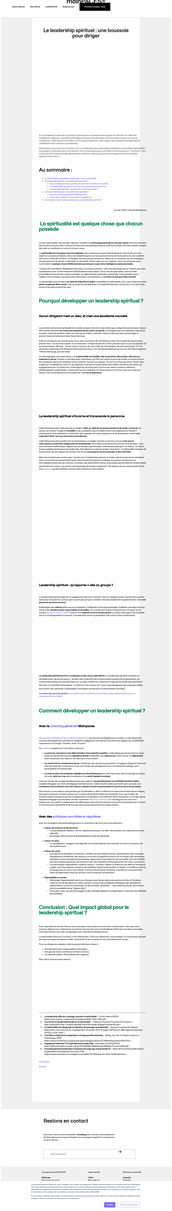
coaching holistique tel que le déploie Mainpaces (65, 738)
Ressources (68, 6)
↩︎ (106, 1019)
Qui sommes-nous (51, 1180)
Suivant (42, 1066)
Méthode (46, 1177)
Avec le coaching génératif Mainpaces (68, 194)
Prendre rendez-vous (95, 6)
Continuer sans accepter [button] (128, 1205)
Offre (90, 1177)
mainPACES (51, 6)
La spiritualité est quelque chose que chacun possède (70, 178)
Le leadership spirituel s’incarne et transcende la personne (78, 186)
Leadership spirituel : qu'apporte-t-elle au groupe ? (74, 189)
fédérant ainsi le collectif (58, 612)
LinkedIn (127, 1177)
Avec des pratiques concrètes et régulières (70, 197)
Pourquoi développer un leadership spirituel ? (66, 181)
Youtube (127, 1180)
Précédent (44, 1061)
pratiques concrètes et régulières (77, 816)
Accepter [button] (109, 1205)
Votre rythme (18, 6)
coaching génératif (64, 726)
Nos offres (35, 6)
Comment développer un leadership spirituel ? (66, 191)
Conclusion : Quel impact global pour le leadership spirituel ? (73, 199)
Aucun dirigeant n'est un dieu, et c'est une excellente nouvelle (79, 183)
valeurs (48, 468)
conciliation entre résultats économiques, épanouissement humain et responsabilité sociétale (87, 695)
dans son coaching (98, 799)
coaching (46, 748)
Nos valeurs (94, 1180)
